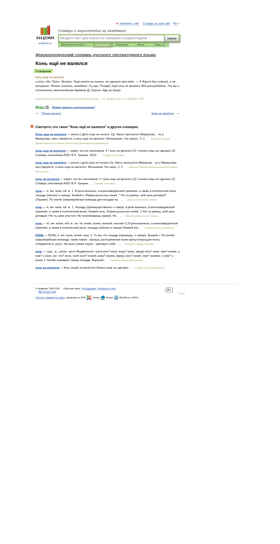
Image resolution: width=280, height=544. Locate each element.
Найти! (171, 38)
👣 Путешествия (47, 292)
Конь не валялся (162, 113)
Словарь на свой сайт (156, 23)
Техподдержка (88, 288)
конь (38, 190)
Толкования (102, 44)
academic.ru (45, 43)
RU (175, 23)
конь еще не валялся (50, 150)
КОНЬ (39, 235)
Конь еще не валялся (50, 134)
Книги (140, 44)
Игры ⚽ (160, 44)
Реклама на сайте (106, 288)
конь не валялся (47, 179)
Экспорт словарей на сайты (50, 297)
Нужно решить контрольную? (73, 107)
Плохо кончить (51, 113)
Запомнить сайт (129, 23)
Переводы (122, 44)
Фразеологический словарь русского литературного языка (75, 44)
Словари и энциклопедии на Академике (92, 31)
